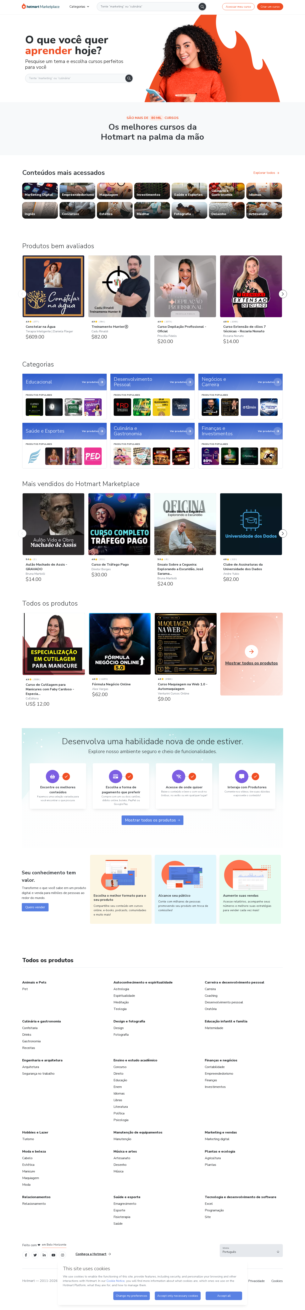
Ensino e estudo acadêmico (135, 1060)
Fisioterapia (121, 1217)
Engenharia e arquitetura (42, 1060)
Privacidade (256, 1281)
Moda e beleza (34, 1151)
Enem (117, 1087)
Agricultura (213, 1158)
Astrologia (121, 989)
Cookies (277, 1281)
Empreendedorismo (219, 1073)
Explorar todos (264, 173)
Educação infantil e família (226, 1021)
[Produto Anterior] (22, 290)
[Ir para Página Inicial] (41, 6)
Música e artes (125, 1151)
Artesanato (121, 1158)
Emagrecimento (124, 1203)
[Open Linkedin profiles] (44, 1254)
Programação (214, 1210)
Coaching (211, 995)
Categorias (77, 6)
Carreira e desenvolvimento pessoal (234, 982)
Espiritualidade (124, 995)
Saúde (118, 1223)
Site (208, 1217)
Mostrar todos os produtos (150, 820)
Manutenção (122, 1139)
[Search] (202, 6)
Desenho (120, 1164)
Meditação (121, 1002)
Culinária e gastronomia (41, 1021)
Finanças (211, 1080)
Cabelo (27, 1158)
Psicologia (120, 1120)
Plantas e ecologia (220, 1151)
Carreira (210, 989)
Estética (28, 1164)
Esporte (119, 1210)
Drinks (26, 1034)
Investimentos (215, 1087)
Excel (209, 1203)
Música (118, 1171)
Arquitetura (30, 1067)
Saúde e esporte (126, 1197)
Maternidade (214, 1028)
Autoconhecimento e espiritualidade (143, 982)
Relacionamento (34, 1203)
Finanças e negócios (221, 1060)
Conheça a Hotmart (91, 1254)
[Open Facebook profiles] (26, 1254)
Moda (26, 1184)
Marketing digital (217, 1139)
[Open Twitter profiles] (35, 1254)
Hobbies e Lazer (35, 1132)
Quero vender (35, 907)
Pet (25, 989)
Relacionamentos (36, 1197)
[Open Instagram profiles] (62, 1254)
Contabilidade (215, 1067)
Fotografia (121, 1034)
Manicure (28, 1171)
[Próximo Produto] (283, 290)
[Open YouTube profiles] (53, 1254)
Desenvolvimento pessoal (224, 1002)
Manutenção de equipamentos (137, 1132)
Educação (120, 1080)
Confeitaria (30, 1028)
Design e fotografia (129, 1021)
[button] (251, 1250)
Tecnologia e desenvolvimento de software (240, 1197)
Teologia (120, 1009)
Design (118, 1028)
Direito (118, 1073)
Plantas (210, 1164)
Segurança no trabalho (38, 1073)
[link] (40, 191)
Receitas (28, 1048)
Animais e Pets (34, 982)
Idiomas (119, 1093)
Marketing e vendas (221, 1132)
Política (118, 1113)
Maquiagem (30, 1178)
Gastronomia (31, 1041)
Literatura (120, 1106)
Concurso (120, 1067)
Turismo (28, 1139)
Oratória (211, 1009)
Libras (117, 1100)
